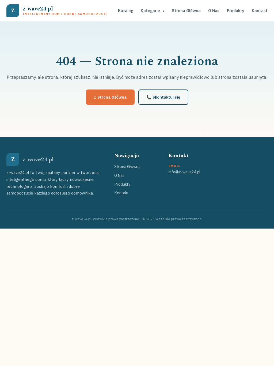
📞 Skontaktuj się (163, 97)
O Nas (213, 10)
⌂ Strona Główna (110, 97)
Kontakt (260, 10)
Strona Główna (186, 10)
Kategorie (152, 10)
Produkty (235, 10)
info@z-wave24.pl (184, 171)
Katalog (125, 10)
